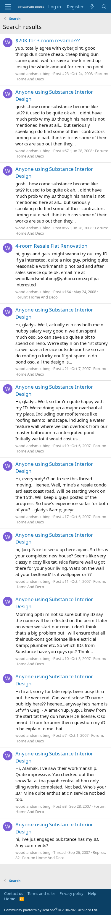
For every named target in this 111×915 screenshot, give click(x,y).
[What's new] (92, 6)
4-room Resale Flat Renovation (51, 245)
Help (92, 893)
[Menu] (8, 7)
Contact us (13, 893)
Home (9, 898)
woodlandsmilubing (33, 73)
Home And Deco (29, 79)
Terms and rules (41, 893)
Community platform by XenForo (51, 910)
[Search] (104, 6)
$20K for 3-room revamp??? (47, 40)
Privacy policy (71, 893)
